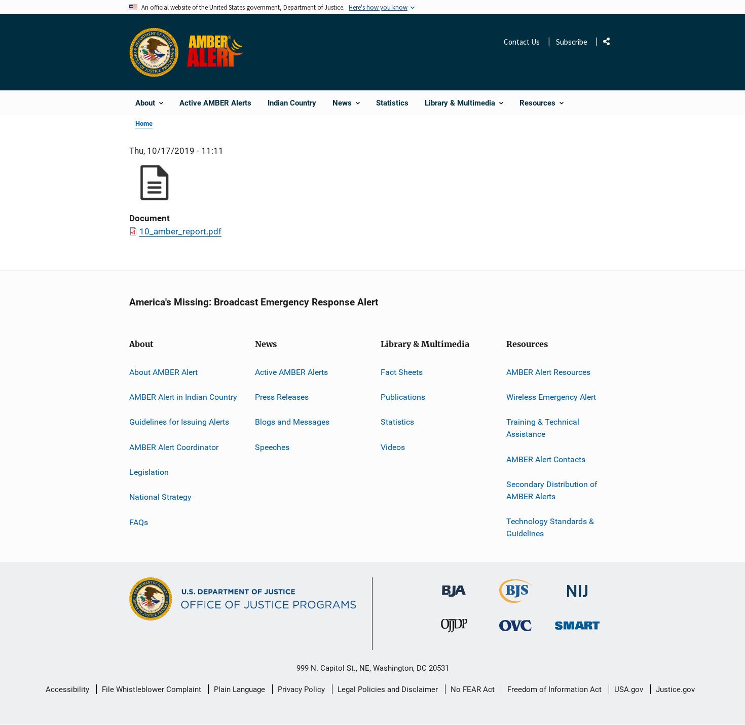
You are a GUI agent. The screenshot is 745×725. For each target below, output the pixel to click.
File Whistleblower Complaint (151, 689)
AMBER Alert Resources (548, 372)
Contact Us (522, 42)
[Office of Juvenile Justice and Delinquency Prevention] (454, 628)
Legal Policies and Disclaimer (388, 689)
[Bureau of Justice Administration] (454, 586)
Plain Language (239, 689)
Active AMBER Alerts (291, 372)
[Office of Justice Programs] (154, 52)
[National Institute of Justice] (577, 587)
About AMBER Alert (163, 372)
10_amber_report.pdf (180, 231)
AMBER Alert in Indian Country (183, 397)
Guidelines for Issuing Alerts (179, 422)
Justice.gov (675, 689)
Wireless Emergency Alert (551, 397)
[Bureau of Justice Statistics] (515, 598)
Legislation (149, 472)
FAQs (138, 522)
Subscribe (571, 42)
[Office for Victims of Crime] (515, 625)
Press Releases (282, 397)
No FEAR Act (473, 689)
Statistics (397, 422)
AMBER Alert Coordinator (173, 447)
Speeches (272, 447)
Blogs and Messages (292, 422)
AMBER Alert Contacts (545, 459)
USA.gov (628, 689)
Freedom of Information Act (554, 689)
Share (610, 43)
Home (144, 123)
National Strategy (160, 497)
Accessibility (67, 689)
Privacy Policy (301, 689)
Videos (393, 447)
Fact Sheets (402, 372)
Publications (403, 397)
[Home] (217, 52)
